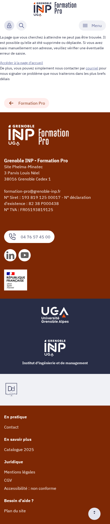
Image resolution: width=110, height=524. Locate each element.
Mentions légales (19, 471)
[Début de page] (96, 514)
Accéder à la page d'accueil (21, 62)
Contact (11, 427)
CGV (8, 480)
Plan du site (15, 510)
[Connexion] (9, 25)
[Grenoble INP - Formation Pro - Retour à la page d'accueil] (55, 9)
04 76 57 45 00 (35, 236)
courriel (92, 68)
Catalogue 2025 (19, 449)
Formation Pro (31, 103)
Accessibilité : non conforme (30, 488)
